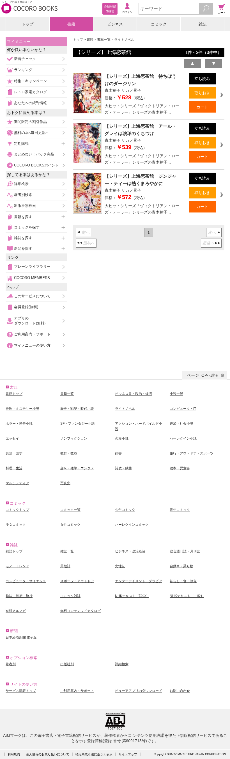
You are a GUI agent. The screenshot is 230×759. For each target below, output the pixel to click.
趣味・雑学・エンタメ (77, 468)
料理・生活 (14, 468)
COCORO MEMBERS (32, 278)
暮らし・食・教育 (183, 581)
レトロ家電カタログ (30, 92)
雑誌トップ (14, 551)
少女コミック (16, 525)
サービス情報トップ (21, 691)
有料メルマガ (16, 611)
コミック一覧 (70, 510)
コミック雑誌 (70, 596)
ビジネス (115, 24)
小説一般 (176, 394)
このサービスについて (32, 296)
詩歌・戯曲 (123, 468)
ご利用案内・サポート (32, 334)
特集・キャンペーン (30, 81)
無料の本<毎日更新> (31, 133)
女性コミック (70, 525)
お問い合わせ (180, 691)
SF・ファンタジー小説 (77, 424)
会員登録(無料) (26, 307)
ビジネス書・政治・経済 (133, 394)
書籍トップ (14, 394)
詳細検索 (21, 184)
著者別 (11, 664)
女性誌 (120, 566)
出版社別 (67, 664)
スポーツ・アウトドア (77, 581)
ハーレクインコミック (132, 525)
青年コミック (180, 510)
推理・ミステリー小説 (22, 409)
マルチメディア (17, 483)
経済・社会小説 (181, 424)
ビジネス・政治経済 (130, 551)
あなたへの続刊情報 (30, 103)
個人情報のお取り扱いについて (47, 754)
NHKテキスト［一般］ (187, 596)
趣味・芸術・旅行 (19, 596)
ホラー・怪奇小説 (19, 424)
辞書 (118, 453)
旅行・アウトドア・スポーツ (191, 453)
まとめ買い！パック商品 (34, 154)
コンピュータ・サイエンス (26, 581)
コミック (159, 24)
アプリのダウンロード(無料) (29, 320)
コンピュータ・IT (183, 409)
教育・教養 (68, 453)
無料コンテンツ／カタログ (80, 611)
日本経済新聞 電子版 (21, 637)
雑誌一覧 (67, 551)
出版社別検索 (25, 206)
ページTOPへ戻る (203, 375)
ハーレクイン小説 (183, 438)
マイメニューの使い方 (32, 345)
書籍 (71, 24)
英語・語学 (14, 453)
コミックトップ (17, 510)
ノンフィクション (73, 438)
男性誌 (65, 566)
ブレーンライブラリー (32, 266)
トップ (27, 24)
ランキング (23, 70)
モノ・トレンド (17, 566)
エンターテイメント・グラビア (138, 581)
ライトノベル (124, 40)
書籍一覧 (104, 40)
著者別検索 (23, 195)
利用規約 (14, 754)
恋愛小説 (121, 438)
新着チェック (25, 59)
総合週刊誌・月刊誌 (185, 551)
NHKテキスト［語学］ (132, 596)
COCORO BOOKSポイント (36, 165)
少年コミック (125, 510)
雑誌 (202, 24)
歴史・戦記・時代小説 (77, 409)
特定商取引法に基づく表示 (93, 754)
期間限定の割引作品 (30, 122)
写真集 (65, 483)
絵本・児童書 (180, 468)
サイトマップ (128, 754)
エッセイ (12, 438)
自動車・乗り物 (181, 566)
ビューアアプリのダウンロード (138, 691)
